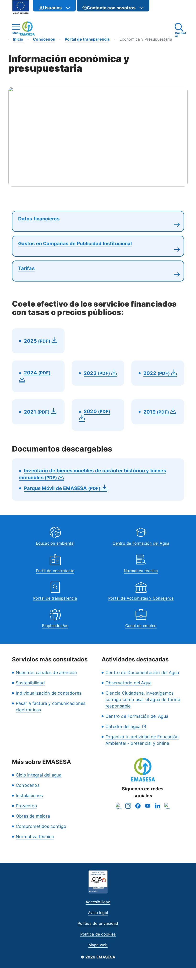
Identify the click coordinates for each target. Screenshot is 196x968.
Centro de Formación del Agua (141, 543)
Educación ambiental (55, 543)
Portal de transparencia (55, 598)
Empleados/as (55, 625)
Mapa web (98, 944)
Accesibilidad (98, 901)
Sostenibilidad (30, 682)
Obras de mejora (33, 816)
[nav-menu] (68, 8)
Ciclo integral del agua (39, 774)
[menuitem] (54, 5)
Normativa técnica (141, 570)
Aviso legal (98, 912)
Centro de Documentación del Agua (142, 672)
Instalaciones (29, 795)
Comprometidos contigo (41, 826)
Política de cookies (98, 934)
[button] (159, 8)
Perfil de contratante (55, 570)
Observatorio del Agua (128, 682)
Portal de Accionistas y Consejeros (141, 598)
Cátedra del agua (123, 726)
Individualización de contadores (48, 693)
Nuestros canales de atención (46, 672)
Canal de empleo (141, 625)
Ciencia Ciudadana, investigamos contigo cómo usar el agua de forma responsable (142, 699)
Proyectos (26, 805)
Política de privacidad (98, 923)
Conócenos (27, 785)
